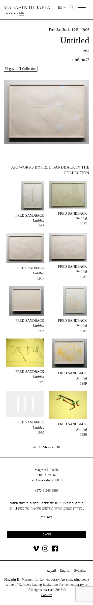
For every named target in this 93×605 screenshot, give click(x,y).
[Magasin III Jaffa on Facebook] (55, 550)
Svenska (80, 570)
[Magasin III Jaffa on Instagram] (45, 550)
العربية (51, 570)
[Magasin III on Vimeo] (36, 550)
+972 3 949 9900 (46, 490)
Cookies (46, 595)
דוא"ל (46, 517)
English (65, 570)
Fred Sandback (59, 30)
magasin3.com (77, 579)
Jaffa (21, 13)
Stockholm (10, 13)
